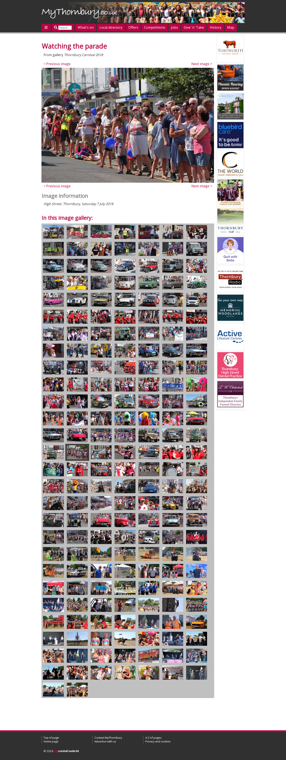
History (215, 27)
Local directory (110, 27)
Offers (133, 27)
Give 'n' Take (194, 27)
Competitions (154, 27)
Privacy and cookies (158, 741)
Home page (51, 741)
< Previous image (57, 64)
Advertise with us (105, 741)
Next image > (201, 64)
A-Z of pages (153, 737)
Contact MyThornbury (108, 737)
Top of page (51, 737)
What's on (86, 27)
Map (230, 27)
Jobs (174, 27)
